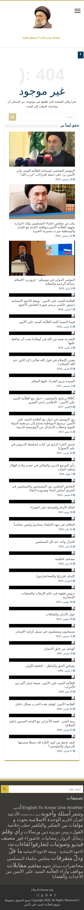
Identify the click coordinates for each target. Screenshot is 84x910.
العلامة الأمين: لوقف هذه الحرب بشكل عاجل (45, 704)
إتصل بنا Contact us (30, 814)
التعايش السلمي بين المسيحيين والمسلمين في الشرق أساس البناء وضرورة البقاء (43, 488)
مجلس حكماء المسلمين (28, 858)
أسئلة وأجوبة (56, 814)
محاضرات (73, 865)
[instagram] (38, 895)
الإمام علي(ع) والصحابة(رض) (55, 576)
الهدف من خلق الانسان (59, 648)
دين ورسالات (36, 831)
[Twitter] (51, 895)
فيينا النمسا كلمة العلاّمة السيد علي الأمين (47, 322)
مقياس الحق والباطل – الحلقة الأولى (50, 666)
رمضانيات (50, 838)
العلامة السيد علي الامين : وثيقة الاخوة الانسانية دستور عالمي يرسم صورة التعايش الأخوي (43, 302)
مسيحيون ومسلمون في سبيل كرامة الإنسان (45, 631)
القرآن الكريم (72, 820)
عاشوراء (32, 837)
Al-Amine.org (45, 890)
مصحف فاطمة (65, 559)
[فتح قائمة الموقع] (77, 11)
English (29, 807)
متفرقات (62, 857)
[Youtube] (42, 895)
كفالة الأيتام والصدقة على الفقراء (52, 507)
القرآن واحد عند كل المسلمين (55, 541)
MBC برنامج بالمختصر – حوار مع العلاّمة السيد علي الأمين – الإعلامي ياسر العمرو (44, 400)
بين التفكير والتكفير (49, 825)
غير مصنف (12, 838)
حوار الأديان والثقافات (60, 614)
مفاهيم (34, 865)
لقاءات (22, 844)
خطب (25, 825)
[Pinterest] (46, 895)
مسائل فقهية (52, 866)
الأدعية (14, 814)
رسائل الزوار (71, 838)
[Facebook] (55, 895)
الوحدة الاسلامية (45, 819)
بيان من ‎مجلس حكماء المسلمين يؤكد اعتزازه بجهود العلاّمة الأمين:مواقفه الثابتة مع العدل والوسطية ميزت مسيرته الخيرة (44, 227)
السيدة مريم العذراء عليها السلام (53, 381)
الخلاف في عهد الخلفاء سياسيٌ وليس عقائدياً (44, 524)
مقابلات (17, 865)
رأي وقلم (12, 831)
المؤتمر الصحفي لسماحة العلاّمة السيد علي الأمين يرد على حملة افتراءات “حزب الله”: (45, 172)
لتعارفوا (40, 844)
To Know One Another (60, 807)
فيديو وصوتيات (66, 844)
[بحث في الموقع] (12, 117)
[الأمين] (42, 16)
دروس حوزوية (60, 832)
